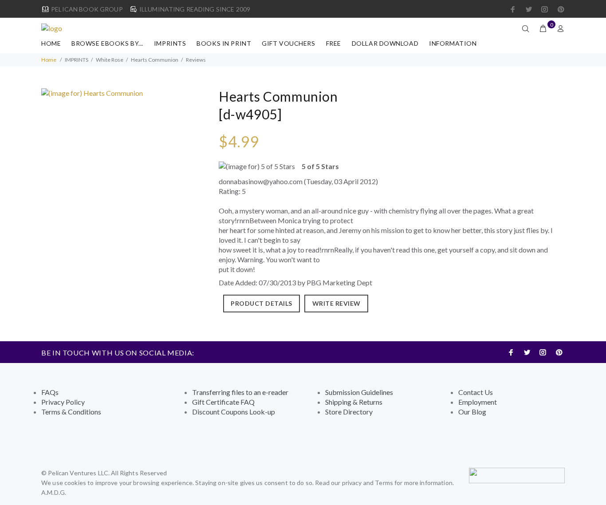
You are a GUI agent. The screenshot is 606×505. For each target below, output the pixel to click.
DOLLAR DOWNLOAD (385, 43)
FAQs (50, 392)
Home (51, 43)
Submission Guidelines (359, 392)
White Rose (109, 59)
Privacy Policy (63, 402)
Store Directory (349, 411)
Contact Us (475, 392)
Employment (477, 402)
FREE (333, 43)
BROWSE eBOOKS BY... (107, 43)
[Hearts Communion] (92, 92)
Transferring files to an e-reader (240, 392)
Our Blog (472, 411)
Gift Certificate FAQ (223, 402)
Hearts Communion (154, 59)
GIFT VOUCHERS (288, 43)
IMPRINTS (170, 43)
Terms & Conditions (71, 411)
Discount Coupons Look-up (233, 411)
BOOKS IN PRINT (224, 43)
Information (452, 43)
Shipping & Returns (353, 402)
